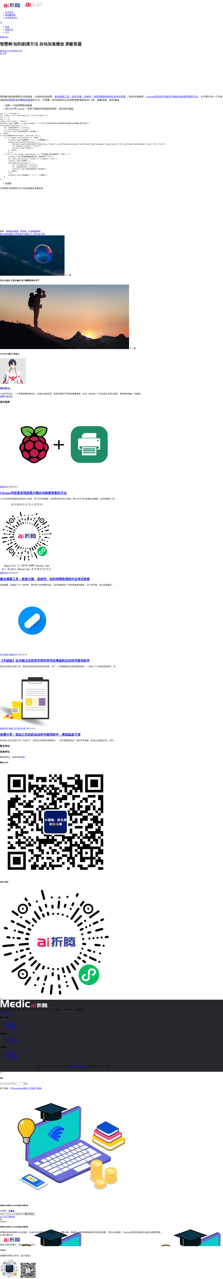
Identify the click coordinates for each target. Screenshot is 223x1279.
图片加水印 (10, 1052)
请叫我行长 (5, 388)
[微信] (6, 1012)
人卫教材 (31, 1088)
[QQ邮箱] (9, 1012)
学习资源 (4, 654)
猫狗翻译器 (10, 15)
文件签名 (9, 12)
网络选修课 (26, 100)
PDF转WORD (11, 1055)
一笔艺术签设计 (12, 1058)
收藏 (27, 234)
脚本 (25, 1088)
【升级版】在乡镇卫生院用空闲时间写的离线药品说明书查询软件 (45, 660)
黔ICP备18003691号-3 (77, 1066)
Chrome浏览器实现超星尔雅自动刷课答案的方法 (172, 96)
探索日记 (9, 29)
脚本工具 (13, 728)
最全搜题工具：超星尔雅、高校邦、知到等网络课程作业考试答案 (90, 96)
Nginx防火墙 (11, 1039)
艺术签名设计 (11, 18)
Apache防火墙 (11, 1041)
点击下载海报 (8, 1217)
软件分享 (22, 728)
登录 (23, 757)
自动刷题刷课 (34, 231)
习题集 (38, 1088)
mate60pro (18, 1088)
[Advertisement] (111, 75)
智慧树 (11, 100)
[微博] (1, 1012)
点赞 (35, 234)
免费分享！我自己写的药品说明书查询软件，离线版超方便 (40, 734)
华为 (12, 1088)
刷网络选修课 (12, 231)
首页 (7, 27)
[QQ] (4, 1012)
